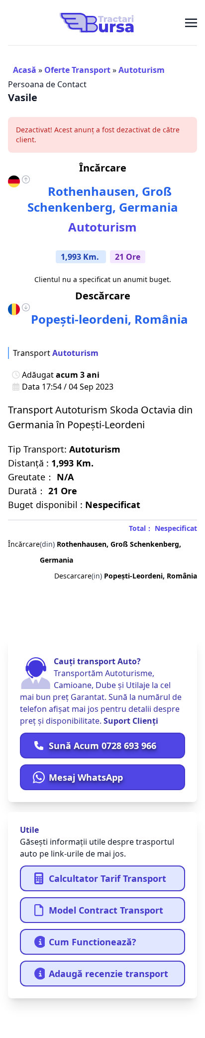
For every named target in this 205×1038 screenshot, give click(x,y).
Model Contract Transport (106, 910)
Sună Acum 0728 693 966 (102, 745)
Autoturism (141, 69)
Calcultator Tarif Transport (107, 878)
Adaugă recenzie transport (108, 974)
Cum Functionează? (92, 942)
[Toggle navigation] (191, 22)
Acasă (24, 69)
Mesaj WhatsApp (86, 777)
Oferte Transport (77, 69)
